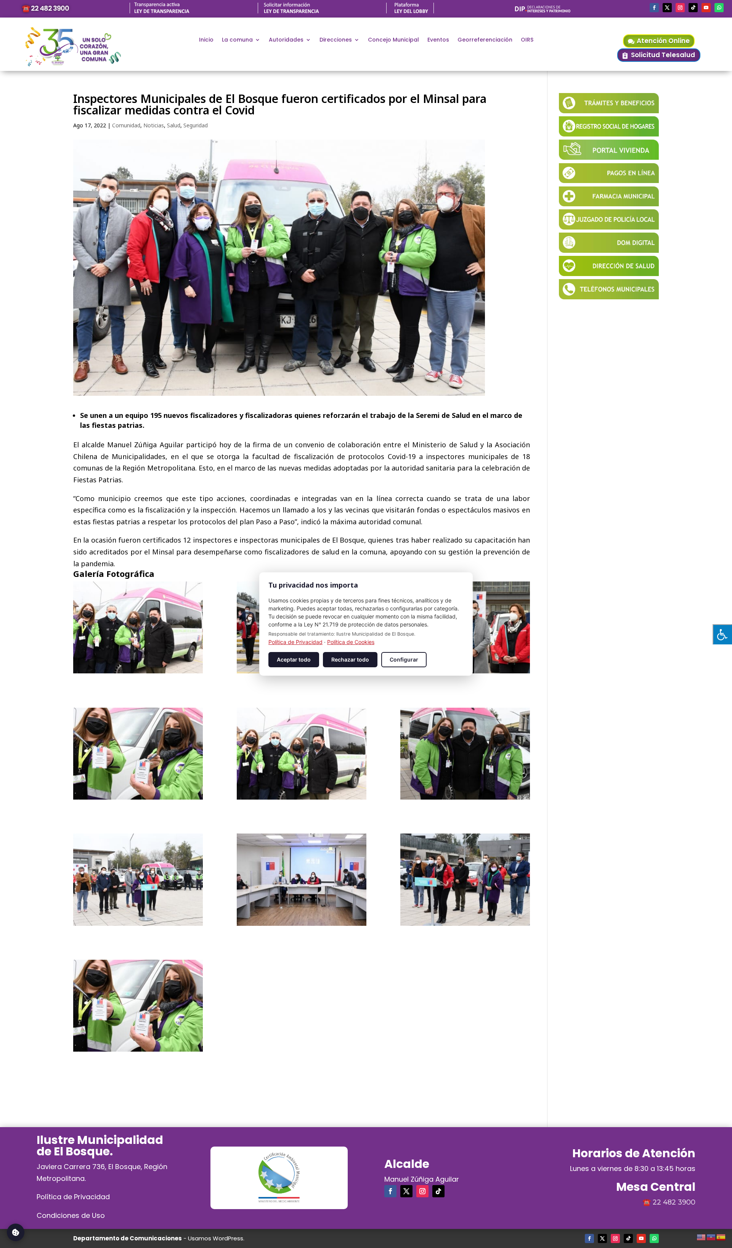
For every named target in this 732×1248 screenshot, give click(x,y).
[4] (138, 879)
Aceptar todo (294, 659)
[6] (301, 754)
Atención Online (663, 40)
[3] (465, 879)
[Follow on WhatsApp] (719, 7)
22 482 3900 (674, 1202)
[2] (138, 1006)
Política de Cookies (350, 642)
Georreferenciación (485, 40)
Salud (173, 125)
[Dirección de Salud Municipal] (609, 273)
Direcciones (335, 40)
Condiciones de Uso (71, 1215)
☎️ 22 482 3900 (45, 8)
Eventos (438, 40)
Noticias (153, 125)
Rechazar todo (350, 659)
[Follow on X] (667, 7)
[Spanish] (721, 1236)
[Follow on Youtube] (706, 7)
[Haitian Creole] (711, 1236)
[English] (701, 1236)
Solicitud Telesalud (663, 54)
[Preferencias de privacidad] (15, 1232)
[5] (465, 754)
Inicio (206, 40)
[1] (138, 627)
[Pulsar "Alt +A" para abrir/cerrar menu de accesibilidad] (722, 634)
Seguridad (195, 125)
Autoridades (286, 40)
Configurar (404, 659)
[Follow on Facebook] (654, 7)
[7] (138, 754)
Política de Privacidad (73, 1196)
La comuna (237, 40)
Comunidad (126, 125)
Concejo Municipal (393, 40)
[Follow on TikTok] (693, 7)
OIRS (527, 40)
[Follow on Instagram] (680, 7)
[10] (301, 879)
